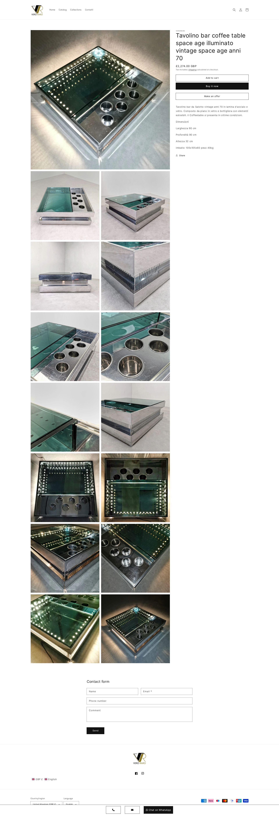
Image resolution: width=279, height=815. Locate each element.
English (69, 804)
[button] (234, 10)
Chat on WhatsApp (160, 809)
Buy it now (212, 86)
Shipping (192, 69)
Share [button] (182, 155)
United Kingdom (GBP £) (44, 804)
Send (96, 730)
